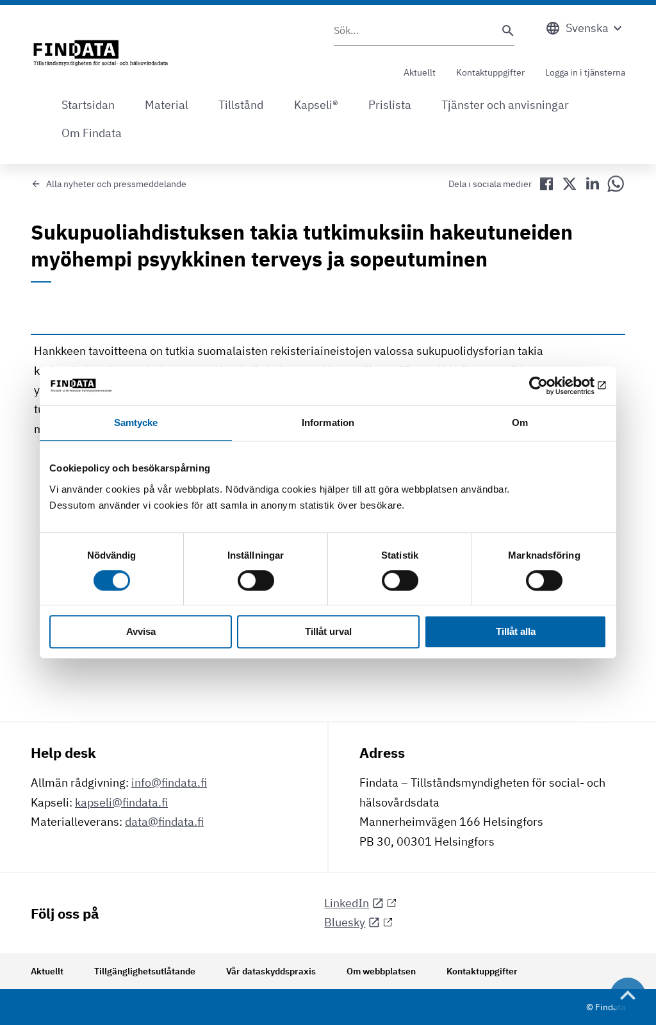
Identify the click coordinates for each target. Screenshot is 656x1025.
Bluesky (344, 922)
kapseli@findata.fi (121, 802)
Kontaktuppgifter (490, 72)
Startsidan (88, 104)
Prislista (389, 104)
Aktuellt (420, 72)
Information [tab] (328, 422)
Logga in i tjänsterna (585, 72)
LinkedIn (346, 903)
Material (166, 104)
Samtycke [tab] (136, 422)
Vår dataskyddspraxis (271, 971)
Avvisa (141, 632)
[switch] (256, 580)
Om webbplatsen (381, 971)
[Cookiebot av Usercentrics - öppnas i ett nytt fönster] (551, 385)
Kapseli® (316, 104)
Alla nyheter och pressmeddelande (116, 184)
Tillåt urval (328, 632)
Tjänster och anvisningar (505, 104)
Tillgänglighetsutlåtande (144, 971)
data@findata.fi (164, 821)
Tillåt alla (516, 632)
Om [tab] (520, 422)
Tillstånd (240, 104)
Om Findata (92, 133)
